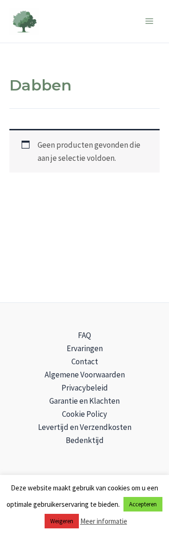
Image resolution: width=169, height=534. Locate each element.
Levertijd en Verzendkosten (84, 427)
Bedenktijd (85, 440)
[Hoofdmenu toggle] (149, 21)
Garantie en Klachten (84, 401)
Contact (84, 361)
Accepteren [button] (143, 504)
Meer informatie (103, 521)
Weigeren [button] (61, 521)
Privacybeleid (84, 388)
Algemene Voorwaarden (85, 374)
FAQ (84, 335)
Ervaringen (85, 348)
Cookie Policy (84, 414)
